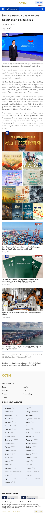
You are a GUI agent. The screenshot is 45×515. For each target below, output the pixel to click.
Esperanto (11, 440)
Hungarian (11, 468)
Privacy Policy (6, 511)
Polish (30, 429)
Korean (10, 482)
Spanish (31, 454)
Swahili (31, 457)
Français (5, 390)
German (10, 450)
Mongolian (32, 415)
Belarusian (12, 415)
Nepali (30, 422)
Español (25, 387)
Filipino (10, 443)
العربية (24, 390)
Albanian (10, 408)
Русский (4, 394)
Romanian (32, 440)
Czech (9, 432)
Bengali (9, 418)
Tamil (29, 461)
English (4, 387)
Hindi (8, 464)
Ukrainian (32, 471)
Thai (29, 464)
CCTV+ (4, 397)
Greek (10, 454)
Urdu (29, 475)
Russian (31, 443)
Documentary (27, 394)
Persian (30, 425)
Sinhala (30, 450)
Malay (32, 411)
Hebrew (9, 461)
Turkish (30, 468)
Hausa (9, 457)
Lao (29, 408)
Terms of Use (16, 511)
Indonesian (13, 471)
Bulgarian (11, 422)
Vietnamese (33, 478)
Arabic (9, 411)
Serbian (31, 447)
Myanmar (33, 418)
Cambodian (11, 425)
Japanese (10, 478)
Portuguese (33, 432)
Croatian (10, 429)
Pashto (30, 436)
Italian (9, 475)
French (10, 447)
